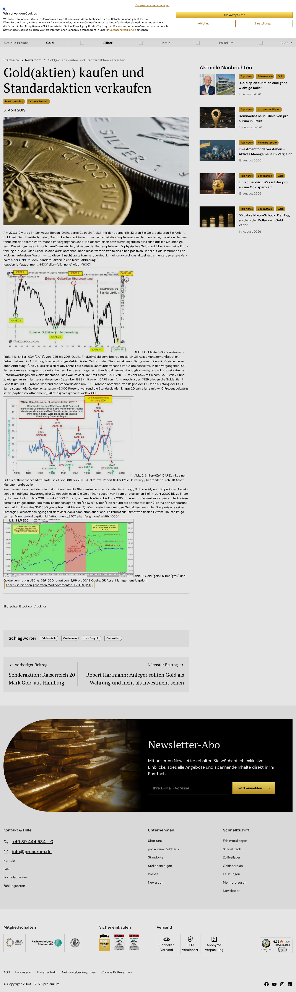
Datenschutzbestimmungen (152, 5)
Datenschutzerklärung (122, 30)
